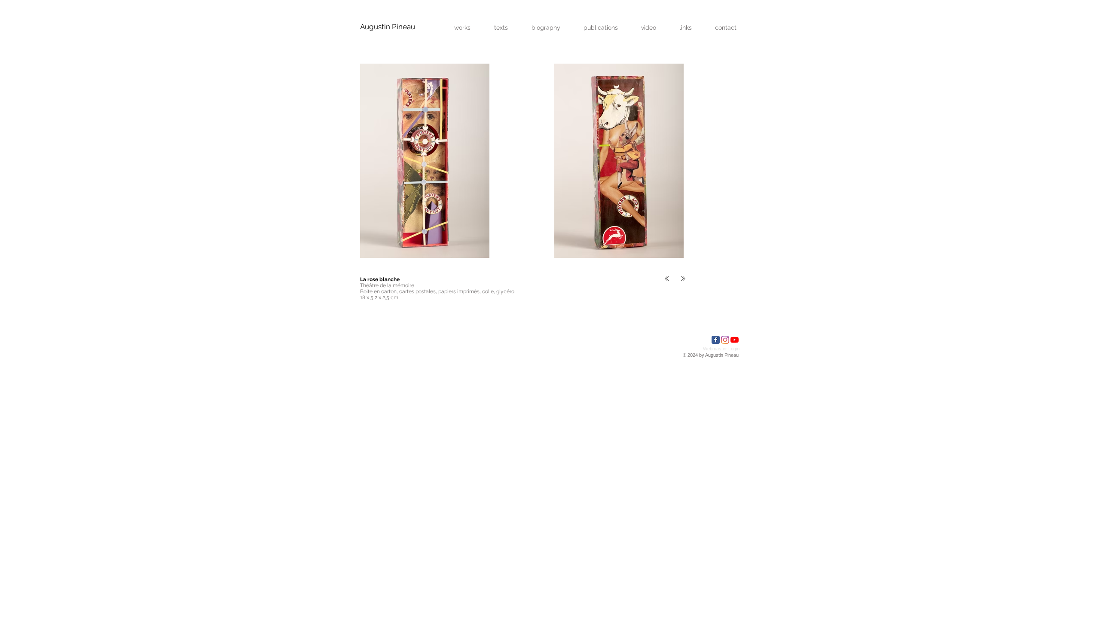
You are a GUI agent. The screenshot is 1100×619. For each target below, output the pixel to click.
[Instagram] (725, 340)
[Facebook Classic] (716, 340)
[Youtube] (734, 340)
